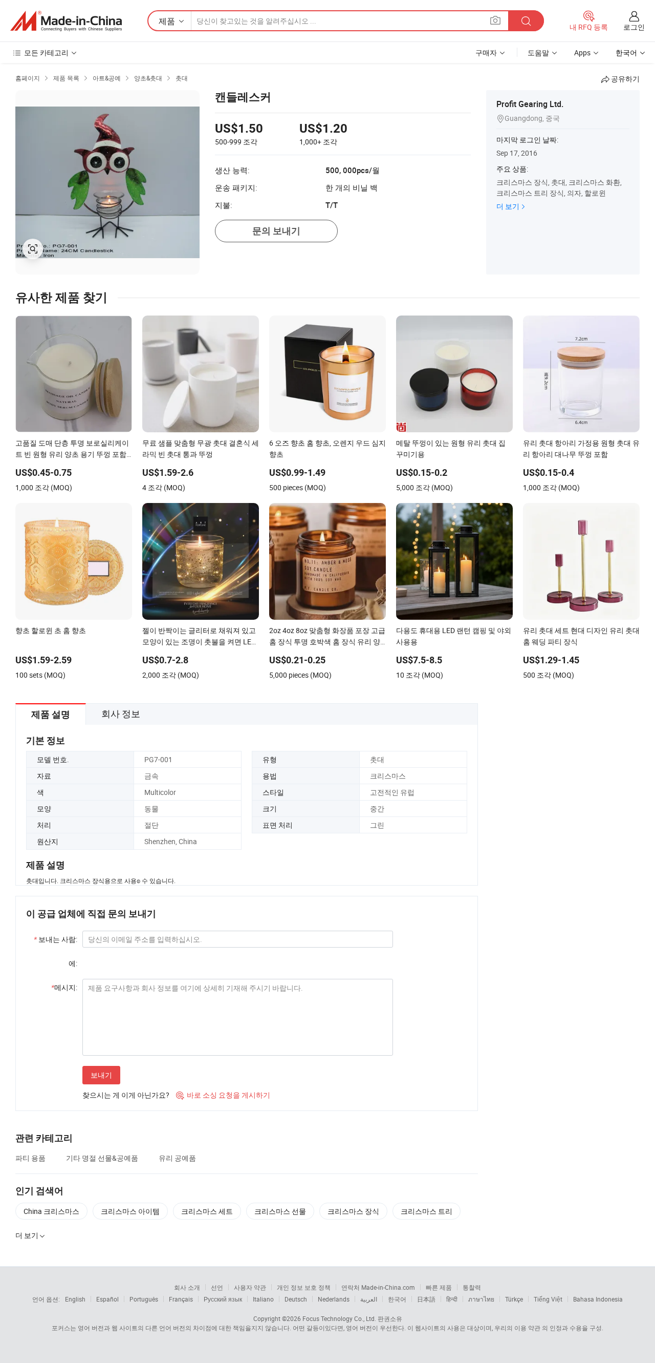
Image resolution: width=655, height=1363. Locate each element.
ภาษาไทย (481, 1299)
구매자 (486, 52)
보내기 (101, 1075)
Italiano (263, 1299)
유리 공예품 (177, 1158)
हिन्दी (451, 1299)
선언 (217, 1287)
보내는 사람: (55, 939)
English (75, 1299)
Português (143, 1299)
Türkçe (514, 1299)
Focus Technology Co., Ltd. (339, 1318)
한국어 (397, 1299)
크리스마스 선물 (280, 1211)
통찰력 (472, 1287)
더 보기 (507, 206)
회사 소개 (187, 1287)
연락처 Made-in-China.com (378, 1287)
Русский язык (223, 1299)
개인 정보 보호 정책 (304, 1287)
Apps (582, 52)
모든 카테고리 (46, 52)
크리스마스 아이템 (130, 1211)
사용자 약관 (250, 1287)
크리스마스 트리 (426, 1211)
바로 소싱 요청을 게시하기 (223, 1095)
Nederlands (334, 1299)
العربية (368, 1299)
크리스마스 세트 (207, 1211)
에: (73, 963)
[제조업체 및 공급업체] (66, 21)
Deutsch (296, 1299)
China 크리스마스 (51, 1211)
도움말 (538, 52)
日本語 (426, 1299)
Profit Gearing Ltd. (529, 104)
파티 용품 (30, 1158)
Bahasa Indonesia (598, 1299)
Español (107, 1299)
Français (181, 1299)
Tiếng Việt (548, 1299)
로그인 (634, 27)
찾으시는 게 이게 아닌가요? (125, 1095)
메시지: (64, 987)
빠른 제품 (439, 1287)
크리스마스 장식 (353, 1211)
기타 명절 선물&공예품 (102, 1158)
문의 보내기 (276, 230)
